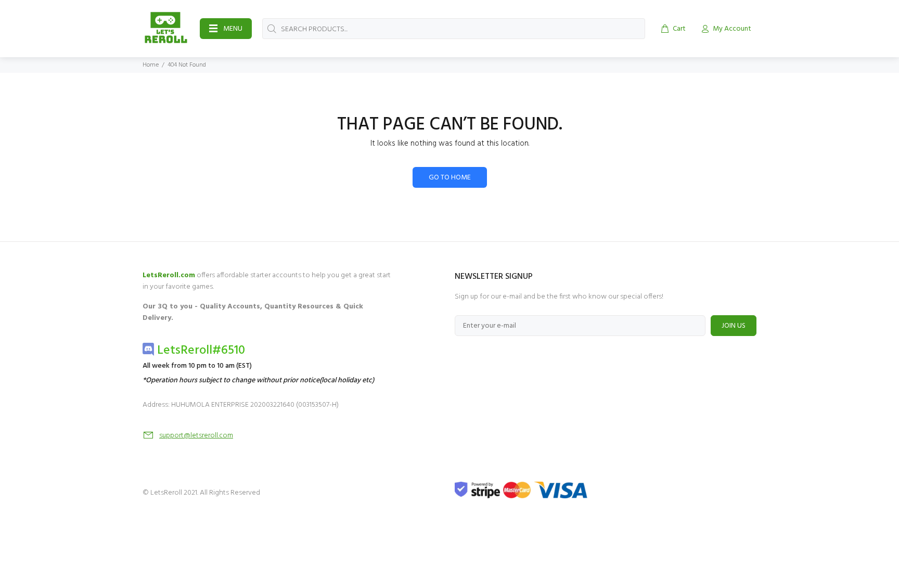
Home (151, 65)
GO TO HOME (450, 178)
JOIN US (734, 326)
